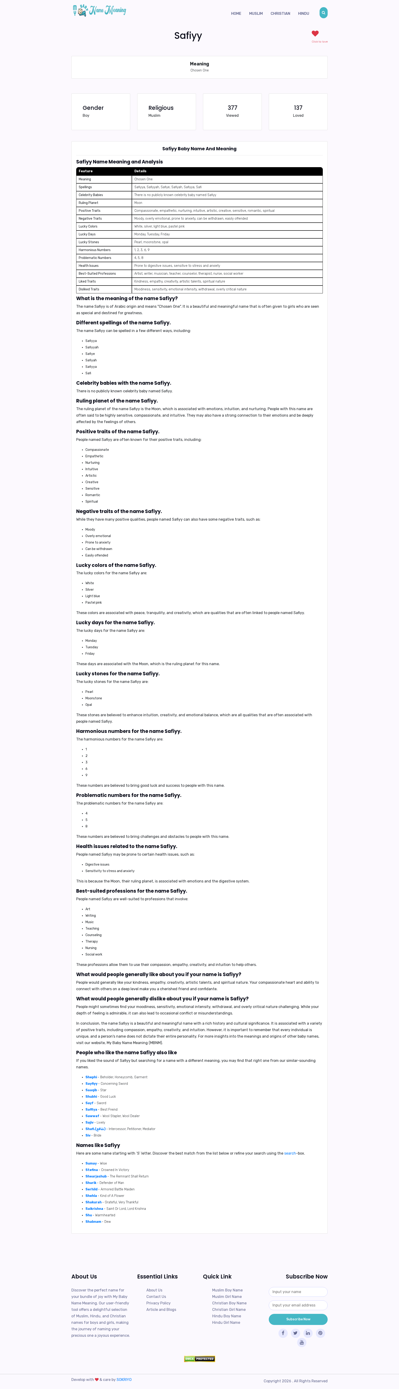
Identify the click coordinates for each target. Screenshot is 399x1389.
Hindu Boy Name (226, 1316)
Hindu (303, 13)
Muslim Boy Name (227, 1290)
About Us (154, 1290)
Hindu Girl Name (226, 1322)
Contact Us (156, 1296)
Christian (280, 13)
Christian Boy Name (229, 1303)
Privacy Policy (158, 1303)
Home (236, 13)
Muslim (256, 13)
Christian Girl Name (229, 1309)
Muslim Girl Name (227, 1296)
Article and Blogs (161, 1309)
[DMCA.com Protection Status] (199, 1359)
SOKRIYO (124, 1379)
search (290, 1153)
